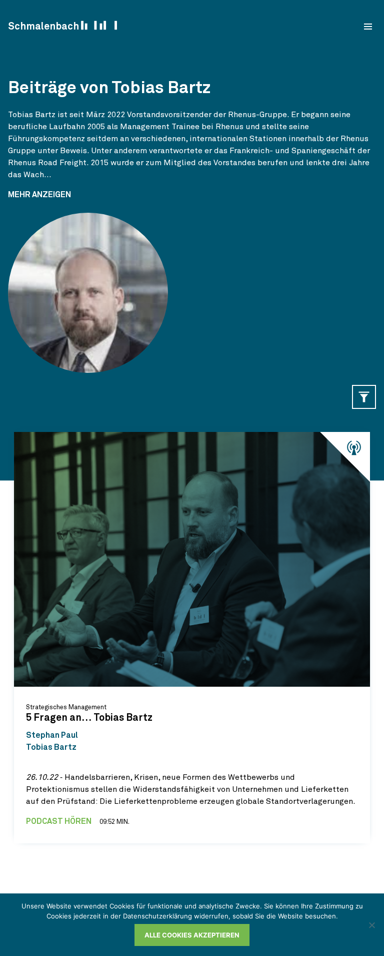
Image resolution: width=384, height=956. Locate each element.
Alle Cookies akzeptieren (192, 935)
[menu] (368, 27)
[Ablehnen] (371, 925)
